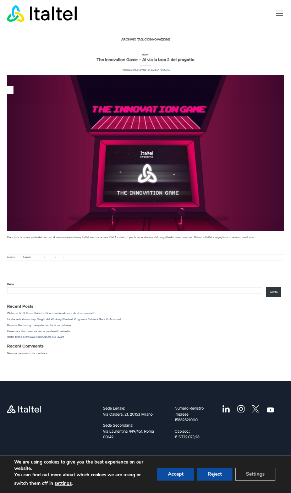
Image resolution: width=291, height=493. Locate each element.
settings (63, 483)
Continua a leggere (145, 245)
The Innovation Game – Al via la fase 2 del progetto (145, 59)
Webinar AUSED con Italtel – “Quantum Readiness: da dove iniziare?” (51, 313)
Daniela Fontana (160, 70)
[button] (279, 13)
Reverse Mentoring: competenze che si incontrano (39, 325)
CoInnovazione (38, 257)
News (145, 54)
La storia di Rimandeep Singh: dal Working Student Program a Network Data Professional (64, 319)
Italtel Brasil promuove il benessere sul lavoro (35, 337)
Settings (255, 474)
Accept (175, 474)
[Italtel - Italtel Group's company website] (42, 13)
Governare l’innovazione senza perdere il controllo (38, 331)
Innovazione (50, 257)
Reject (215, 474)
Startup (59, 257)
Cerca (10, 284)
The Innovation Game (73, 257)
